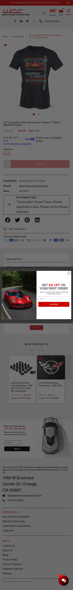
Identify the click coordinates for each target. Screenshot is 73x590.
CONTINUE (54, 304)
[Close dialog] (68, 273)
